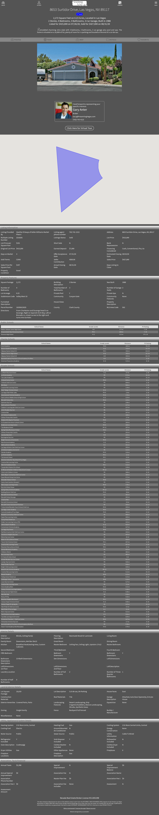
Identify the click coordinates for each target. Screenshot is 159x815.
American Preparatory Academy (10, 361)
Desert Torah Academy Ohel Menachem (12, 627)
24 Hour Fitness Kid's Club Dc (9, 417)
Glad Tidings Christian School (9, 390)
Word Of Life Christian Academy (10, 569)
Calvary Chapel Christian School (10, 602)
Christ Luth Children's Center (9, 472)
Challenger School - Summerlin (10, 579)
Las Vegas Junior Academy (8, 509)
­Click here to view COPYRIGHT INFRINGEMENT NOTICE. (76, 805)
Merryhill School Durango (8, 497)
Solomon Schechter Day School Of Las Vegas (13, 460)
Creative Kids (5, 412)
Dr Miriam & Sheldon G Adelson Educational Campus (15, 470)
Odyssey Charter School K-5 (9, 351)
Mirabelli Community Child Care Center (12, 514)
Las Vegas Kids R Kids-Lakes (9, 392)
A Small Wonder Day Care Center (10, 559)
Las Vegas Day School (7, 529)
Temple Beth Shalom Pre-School (10, 467)
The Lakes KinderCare (7, 377)
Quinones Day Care (6, 402)
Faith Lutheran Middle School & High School (13, 397)
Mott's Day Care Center (7, 612)
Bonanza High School (7, 334)
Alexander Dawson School (8, 480)
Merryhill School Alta (7, 400)
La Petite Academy (6, 375)
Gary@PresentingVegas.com (84, 116)
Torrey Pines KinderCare (8, 519)
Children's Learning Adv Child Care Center (13, 407)
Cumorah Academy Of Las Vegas (10, 512)
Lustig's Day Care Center (8, 562)
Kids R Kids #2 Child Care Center (10, 607)
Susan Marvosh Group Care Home (10, 477)
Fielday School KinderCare (8, 577)
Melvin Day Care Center (7, 537)
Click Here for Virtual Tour (79, 128)
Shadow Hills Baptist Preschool (10, 420)
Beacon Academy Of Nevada (9, 348)
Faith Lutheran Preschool (8, 405)
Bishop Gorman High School (9, 592)
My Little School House (7, 487)
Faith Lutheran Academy (8, 445)
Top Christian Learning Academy (10, 614)
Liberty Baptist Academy (8, 524)
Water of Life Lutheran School (9, 539)
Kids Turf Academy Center (8, 465)
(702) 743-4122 (78, 119)
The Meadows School (7, 427)
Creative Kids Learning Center (9, 387)
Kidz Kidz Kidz (5, 594)
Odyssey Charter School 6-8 (9, 356)
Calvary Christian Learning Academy (11, 589)
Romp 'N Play (5, 597)
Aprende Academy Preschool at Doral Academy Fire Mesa (17, 358)
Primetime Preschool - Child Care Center (12, 619)
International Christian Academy (10, 395)
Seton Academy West (7, 587)
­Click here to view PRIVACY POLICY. (102, 805)
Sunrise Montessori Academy (9, 549)
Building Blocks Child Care (8, 492)
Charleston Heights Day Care (9, 534)
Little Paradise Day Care (8, 410)
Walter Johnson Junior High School (11, 329)
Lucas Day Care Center (7, 582)
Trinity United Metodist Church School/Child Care (15, 507)
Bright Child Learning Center (9, 567)
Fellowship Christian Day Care (9, 622)
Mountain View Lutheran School (10, 547)
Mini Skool (4, 385)
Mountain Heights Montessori (9, 599)
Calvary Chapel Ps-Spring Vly (9, 604)
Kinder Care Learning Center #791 (10, 522)
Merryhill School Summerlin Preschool (12, 504)
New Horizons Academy (7, 442)
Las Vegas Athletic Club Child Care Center (13, 447)
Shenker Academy (6, 452)
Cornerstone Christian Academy (10, 527)
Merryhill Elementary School (9, 494)
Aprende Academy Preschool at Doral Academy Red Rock (17, 624)
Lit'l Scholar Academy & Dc (8, 415)
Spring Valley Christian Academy (10, 489)
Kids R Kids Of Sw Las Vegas (9, 609)
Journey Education (6, 435)
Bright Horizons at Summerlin (9, 440)
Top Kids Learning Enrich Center (10, 617)
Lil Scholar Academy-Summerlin (10, 450)
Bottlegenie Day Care (7, 437)
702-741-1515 (74, 232)
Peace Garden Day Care (7, 564)
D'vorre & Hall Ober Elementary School (12, 332)
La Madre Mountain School (8, 372)
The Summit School (6, 457)
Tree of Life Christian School (9, 542)
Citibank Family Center (7, 380)
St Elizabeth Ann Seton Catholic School (12, 422)
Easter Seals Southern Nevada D (10, 482)
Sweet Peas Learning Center (9, 517)
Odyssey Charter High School (9, 353)
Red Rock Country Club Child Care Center (12, 532)
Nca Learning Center (7, 554)
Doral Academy (5, 346)
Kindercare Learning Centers (9, 425)
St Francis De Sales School (8, 557)
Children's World (6, 552)
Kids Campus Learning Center (9, 485)
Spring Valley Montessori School (10, 430)
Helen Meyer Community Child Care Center (13, 475)
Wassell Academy (6, 574)
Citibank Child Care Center (8, 382)
